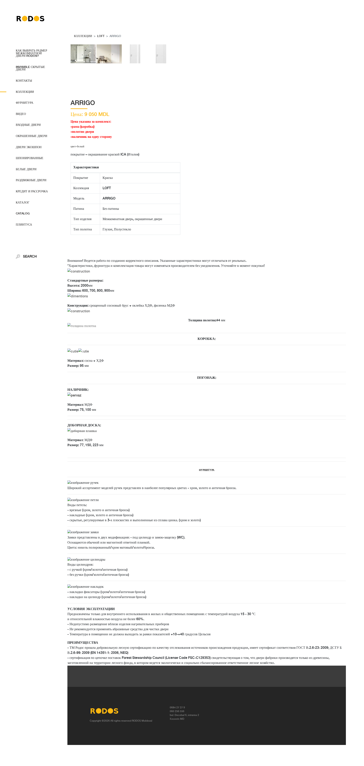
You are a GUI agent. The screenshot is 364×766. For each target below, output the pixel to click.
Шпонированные (29, 158)
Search (29, 256)
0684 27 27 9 (177, 707)
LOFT (100, 36)
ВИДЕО (21, 114)
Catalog (23, 213)
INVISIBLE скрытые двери (30, 68)
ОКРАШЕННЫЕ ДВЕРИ (31, 136)
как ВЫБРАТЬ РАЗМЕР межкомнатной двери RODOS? (31, 53)
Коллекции (25, 91)
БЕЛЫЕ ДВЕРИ (26, 169)
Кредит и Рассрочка (32, 191)
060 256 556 (177, 711)
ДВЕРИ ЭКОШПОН (28, 147)
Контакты (24, 80)
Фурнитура (24, 102)
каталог (22, 202)
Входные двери (28, 125)
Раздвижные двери (31, 180)
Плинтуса (24, 224)
